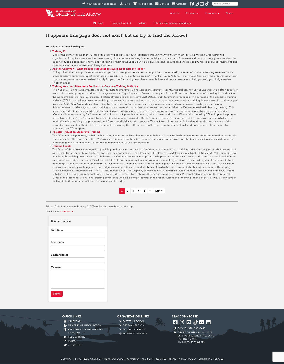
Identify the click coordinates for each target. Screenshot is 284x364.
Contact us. (67, 211)
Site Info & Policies (211, 359)
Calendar (74, 321)
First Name (57, 230)
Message (56, 267)
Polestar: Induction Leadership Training (76, 131)
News (229, 13)
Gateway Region (133, 325)
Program (191, 13)
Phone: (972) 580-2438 (191, 328)
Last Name (57, 242)
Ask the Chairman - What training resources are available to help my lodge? (98, 68)
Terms (172, 359)
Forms (72, 341)
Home (100, 22)
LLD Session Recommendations (172, 22)
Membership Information (84, 325)
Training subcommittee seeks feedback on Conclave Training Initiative (95, 86)
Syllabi (142, 22)
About (173, 13)
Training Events (120, 22)
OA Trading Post (134, 329)
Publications (76, 336)
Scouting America (135, 333)
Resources (211, 13)
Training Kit (59, 51)
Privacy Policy (187, 359)
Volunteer (75, 345)
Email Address (59, 254)
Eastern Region (133, 321)
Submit (56, 293)
